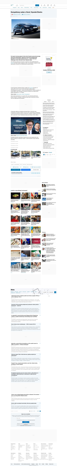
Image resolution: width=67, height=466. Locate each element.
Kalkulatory (46, 127)
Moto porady (16, 291)
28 (50, 154)
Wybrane (53, 101)
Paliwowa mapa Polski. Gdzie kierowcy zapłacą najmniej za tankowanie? (48, 114)
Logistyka (28, 291)
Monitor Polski (27, 455)
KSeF (53, 7)
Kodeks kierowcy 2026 (49, 70)
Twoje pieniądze (36, 7)
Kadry (18, 7)
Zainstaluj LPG (13, 292)
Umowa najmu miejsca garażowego (48, 137)
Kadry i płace (12, 458)
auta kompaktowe (16, 164)
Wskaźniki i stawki (43, 453)
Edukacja (49, 7)
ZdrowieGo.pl (50, 454)
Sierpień (50, 152)
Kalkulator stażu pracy (36, 458)
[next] (40, 411)
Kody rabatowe (50, 456)
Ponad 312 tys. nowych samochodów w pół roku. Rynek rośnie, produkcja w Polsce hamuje (49, 117)
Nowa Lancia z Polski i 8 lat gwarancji (23, 94)
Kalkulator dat (35, 454)
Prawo (31, 7)
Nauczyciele (19, 456)
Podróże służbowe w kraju (44, 454)
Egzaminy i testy (20, 457)
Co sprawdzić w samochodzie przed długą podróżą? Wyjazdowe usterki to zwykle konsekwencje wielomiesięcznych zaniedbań (48, 108)
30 (54, 154)
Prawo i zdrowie (28, 450)
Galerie (36, 291)
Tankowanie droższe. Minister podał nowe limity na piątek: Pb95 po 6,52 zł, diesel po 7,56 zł (48, 103)
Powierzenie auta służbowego (47, 138)
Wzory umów (50, 457)
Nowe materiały (45, 182)
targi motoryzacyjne (29, 164)
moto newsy (24, 164)
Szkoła (19, 455)
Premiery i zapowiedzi (23, 9)
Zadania (12, 456)
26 (47, 154)
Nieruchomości (45, 7)
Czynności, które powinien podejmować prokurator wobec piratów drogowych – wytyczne (48, 106)
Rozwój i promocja (13, 457)
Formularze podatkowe (51, 458)
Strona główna (12, 9)
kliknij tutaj (30, 425)
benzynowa (31, 87)
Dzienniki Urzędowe (28, 456)
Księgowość (14, 7)
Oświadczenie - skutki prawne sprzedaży (48, 139)
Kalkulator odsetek (36, 457)
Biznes (22, 7)
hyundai (12, 164)
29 (52, 154)
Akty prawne (27, 453)
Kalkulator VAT (35, 456)
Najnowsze (49, 101)
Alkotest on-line (18, 292)
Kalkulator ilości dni (45, 133)
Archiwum (50, 455)
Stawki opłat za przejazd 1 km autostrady (48, 144)
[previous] (29, 411)
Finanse (12, 455)
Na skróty (50, 453)
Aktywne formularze (48, 135)
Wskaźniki (46, 142)
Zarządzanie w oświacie (21, 458)
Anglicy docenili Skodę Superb (22, 135)
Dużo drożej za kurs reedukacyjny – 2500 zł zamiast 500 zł (49, 110)
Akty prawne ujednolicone (29, 458)
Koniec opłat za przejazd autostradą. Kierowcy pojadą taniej (48, 123)
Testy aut (20, 291)
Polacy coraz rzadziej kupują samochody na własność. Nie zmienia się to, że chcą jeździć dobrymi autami (49, 121)
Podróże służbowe (43, 457)
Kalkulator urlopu (45, 132)
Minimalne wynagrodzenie (44, 455)
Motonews (18, 9)
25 (45, 154)
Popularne (45, 101)
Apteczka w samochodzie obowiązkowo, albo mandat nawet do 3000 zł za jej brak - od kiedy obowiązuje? (48, 112)
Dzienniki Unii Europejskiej (29, 457)
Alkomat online (45, 128)
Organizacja (12, 454)
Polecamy (44, 232)
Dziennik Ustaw (28, 454)
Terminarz (46, 152)
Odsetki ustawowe (43, 458)
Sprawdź (49, 72)
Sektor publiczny (26, 7)
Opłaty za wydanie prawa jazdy (47, 143)
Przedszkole (19, 454)
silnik (21, 164)
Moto (40, 7)
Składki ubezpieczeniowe (44, 456)
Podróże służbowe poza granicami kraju (48, 148)
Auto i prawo (24, 291)
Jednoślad (32, 291)
